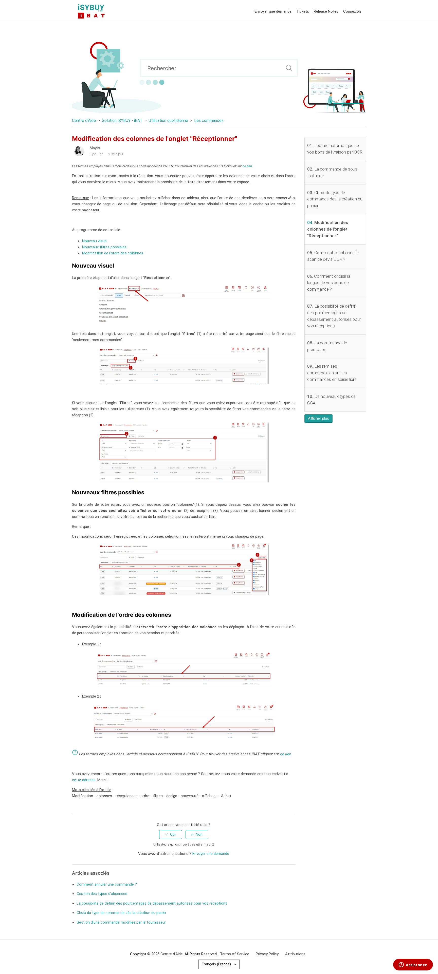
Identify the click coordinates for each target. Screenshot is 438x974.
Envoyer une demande (273, 11)
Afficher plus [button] (318, 418)
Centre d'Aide (84, 120)
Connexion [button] (352, 11)
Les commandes (209, 120)
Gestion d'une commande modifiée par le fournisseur (121, 922)
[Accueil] (92, 11)
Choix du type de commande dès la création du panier (334, 199)
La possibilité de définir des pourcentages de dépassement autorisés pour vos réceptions (152, 903)
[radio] (170, 834)
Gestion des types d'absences (102, 893)
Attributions (295, 954)
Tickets (302, 11)
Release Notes (326, 11)
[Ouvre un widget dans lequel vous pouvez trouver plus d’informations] (413, 965)
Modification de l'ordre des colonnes (112, 253)
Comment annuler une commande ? (107, 884)
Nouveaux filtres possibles (104, 247)
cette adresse (84, 780)
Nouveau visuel (94, 241)
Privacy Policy (267, 954)
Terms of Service (234, 954)
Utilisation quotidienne (168, 120)
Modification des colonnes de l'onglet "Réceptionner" (327, 229)
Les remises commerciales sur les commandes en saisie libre (332, 373)
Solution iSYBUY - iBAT (122, 120)
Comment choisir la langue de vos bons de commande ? (328, 283)
